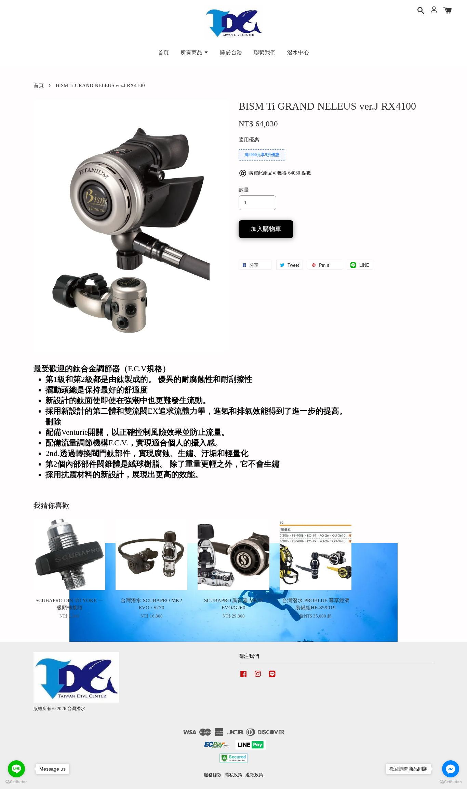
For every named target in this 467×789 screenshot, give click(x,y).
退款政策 (254, 775)
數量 (244, 190)
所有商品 (192, 52)
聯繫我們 (265, 52)
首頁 (163, 52)
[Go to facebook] (450, 768)
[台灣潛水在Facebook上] (243, 677)
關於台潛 (231, 52)
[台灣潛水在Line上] (272, 677)
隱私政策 (233, 775)
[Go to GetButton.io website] (451, 782)
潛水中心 (298, 52)
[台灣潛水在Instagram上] (258, 677)
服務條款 (213, 775)
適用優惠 (249, 139)
